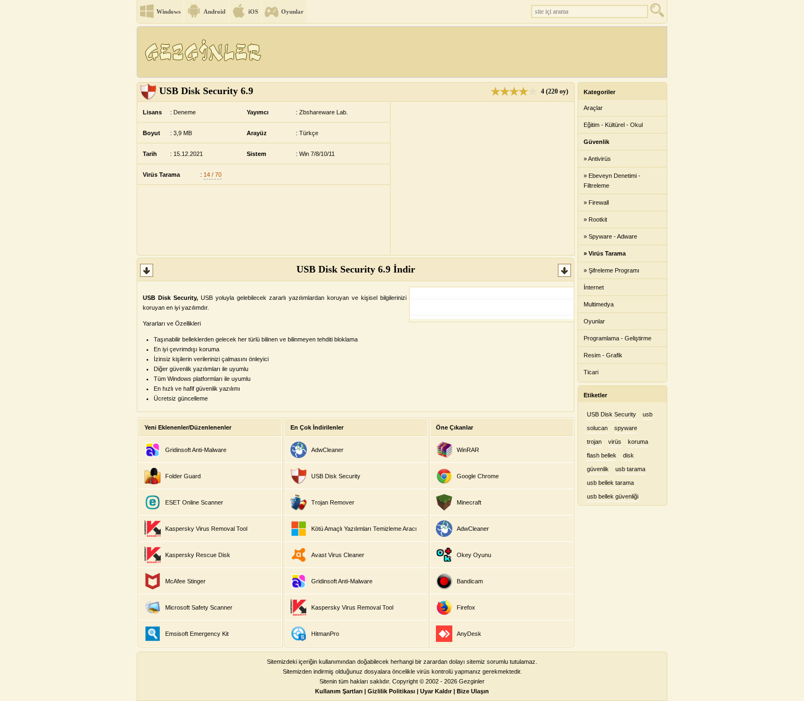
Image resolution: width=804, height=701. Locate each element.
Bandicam (470, 581)
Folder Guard (183, 476)
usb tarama (630, 469)
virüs (614, 441)
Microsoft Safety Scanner (198, 607)
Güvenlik (596, 141)
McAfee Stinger (185, 581)
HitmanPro (325, 633)
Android (214, 11)
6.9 (206, 90)
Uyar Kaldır (436, 691)
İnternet (594, 287)
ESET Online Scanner (194, 502)
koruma (638, 441)
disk (628, 455)
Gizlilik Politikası (391, 691)
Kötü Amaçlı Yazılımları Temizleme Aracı (364, 528)
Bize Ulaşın (473, 691)
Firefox (466, 607)
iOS (253, 11)
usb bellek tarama (610, 482)
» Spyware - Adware (610, 236)
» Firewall (596, 202)
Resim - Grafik (603, 355)
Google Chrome (478, 476)
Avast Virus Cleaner (337, 555)
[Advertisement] (467, 52)
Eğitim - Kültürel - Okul (613, 124)
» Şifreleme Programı (611, 270)
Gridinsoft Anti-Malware (195, 450)
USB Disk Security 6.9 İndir (355, 269)
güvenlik (598, 469)
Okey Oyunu (474, 555)
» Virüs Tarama (605, 253)
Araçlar (593, 108)
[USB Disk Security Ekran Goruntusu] (492, 317)
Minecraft (469, 502)
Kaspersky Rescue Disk (197, 555)
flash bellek (601, 455)
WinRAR (468, 450)
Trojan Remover (332, 502)
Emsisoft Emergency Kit (197, 633)
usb (647, 414)
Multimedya (599, 304)
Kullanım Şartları (339, 691)
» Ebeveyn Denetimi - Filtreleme (612, 180)
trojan (594, 441)
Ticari (591, 372)
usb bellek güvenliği (612, 496)
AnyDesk (469, 633)
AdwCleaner (327, 450)
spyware (625, 428)
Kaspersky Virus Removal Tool (206, 528)
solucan (597, 428)
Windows (168, 11)
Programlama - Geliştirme (617, 338)
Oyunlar (292, 11)
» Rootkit (595, 219)
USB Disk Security (335, 476)
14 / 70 (212, 174)
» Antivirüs (597, 158)
